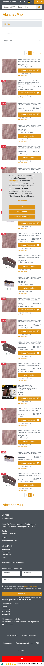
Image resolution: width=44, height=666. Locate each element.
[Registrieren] (25, 2)
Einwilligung (13, 181)
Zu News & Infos (8, 2)
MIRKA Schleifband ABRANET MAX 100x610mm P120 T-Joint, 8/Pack (29, 125)
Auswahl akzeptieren (22, 216)
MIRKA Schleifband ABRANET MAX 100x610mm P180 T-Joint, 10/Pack (29, 104)
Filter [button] (8, 24)
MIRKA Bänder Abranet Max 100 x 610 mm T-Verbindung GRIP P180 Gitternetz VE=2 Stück (28, 82)
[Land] (28, 2)
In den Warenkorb (28, 70)
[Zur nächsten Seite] (40, 53)
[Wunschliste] (32, 2)
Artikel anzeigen (29, 136)
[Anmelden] (20, 2)
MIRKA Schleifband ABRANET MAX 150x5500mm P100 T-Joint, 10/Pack (29, 60)
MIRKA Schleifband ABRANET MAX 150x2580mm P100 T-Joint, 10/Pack (29, 147)
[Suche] (39, 7)
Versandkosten (22, 75)
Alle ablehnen (22, 211)
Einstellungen (22, 200)
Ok (22, 207)
